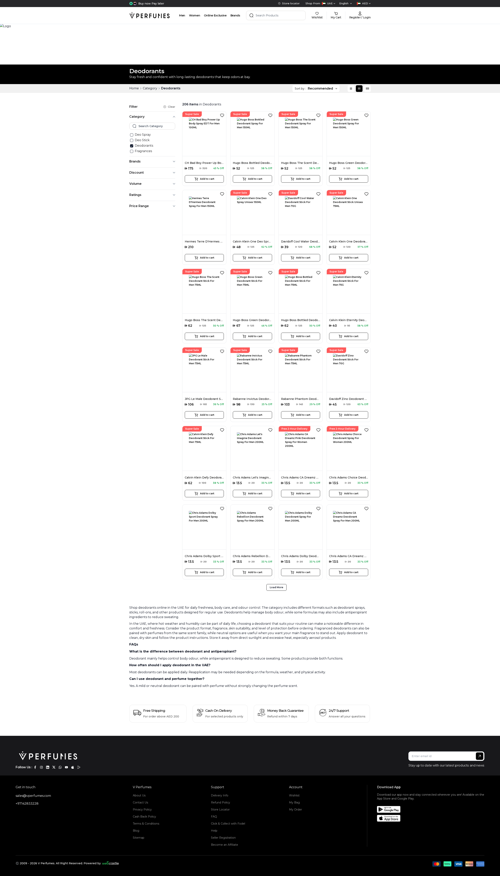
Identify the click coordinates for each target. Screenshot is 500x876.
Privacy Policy (142, 809)
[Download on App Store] (432, 818)
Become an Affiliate (224, 844)
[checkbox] (131, 134)
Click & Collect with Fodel (228, 823)
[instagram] (41, 767)
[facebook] (35, 767)
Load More (276, 587)
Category (150, 88)
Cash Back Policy (144, 816)
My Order (295, 809)
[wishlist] (223, 114)
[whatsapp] (60, 767)
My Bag (294, 802)
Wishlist (294, 795)
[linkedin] (47, 767)
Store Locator (220, 809)
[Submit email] (479, 756)
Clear (171, 107)
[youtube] (66, 767)
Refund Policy (220, 802)
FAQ (214, 816)
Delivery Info (219, 795)
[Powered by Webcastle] (110, 863)
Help (214, 830)
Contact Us (140, 802)
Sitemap (138, 837)
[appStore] (72, 767)
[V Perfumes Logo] (149, 15)
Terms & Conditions (146, 823)
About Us (139, 795)
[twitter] (53, 767)
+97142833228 (27, 803)
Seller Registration (223, 837)
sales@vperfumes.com (33, 796)
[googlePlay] (78, 767)
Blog (136, 830)
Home (134, 88)
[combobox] (328, 3)
